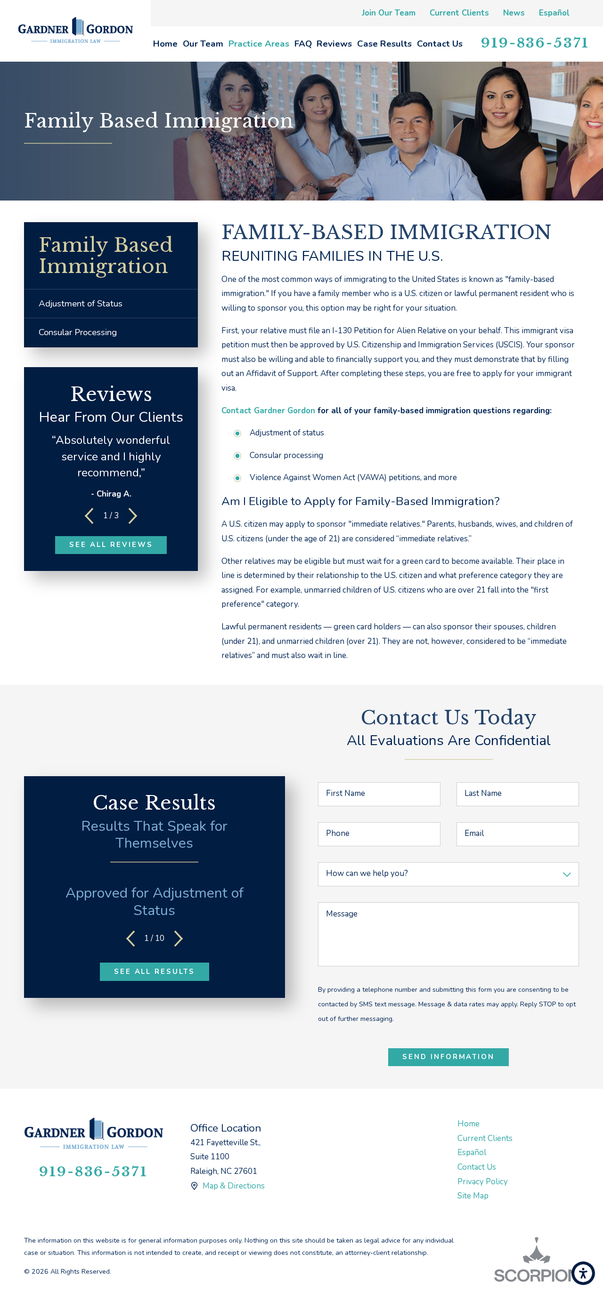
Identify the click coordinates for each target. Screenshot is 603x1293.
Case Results (384, 44)
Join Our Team (389, 13)
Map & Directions (234, 1186)
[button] (583, 1273)
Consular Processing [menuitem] (78, 332)
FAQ (303, 44)
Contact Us (440, 44)
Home (165, 44)
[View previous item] (89, 516)
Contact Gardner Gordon (268, 410)
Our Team (203, 44)
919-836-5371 (535, 43)
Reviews (334, 44)
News (514, 13)
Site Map (473, 1195)
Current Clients (459, 13)
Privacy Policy (482, 1181)
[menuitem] (165, 44)
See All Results (155, 971)
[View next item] (133, 516)
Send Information (448, 1056)
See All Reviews (111, 544)
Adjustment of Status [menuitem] (80, 303)
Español (554, 13)
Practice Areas (258, 44)
